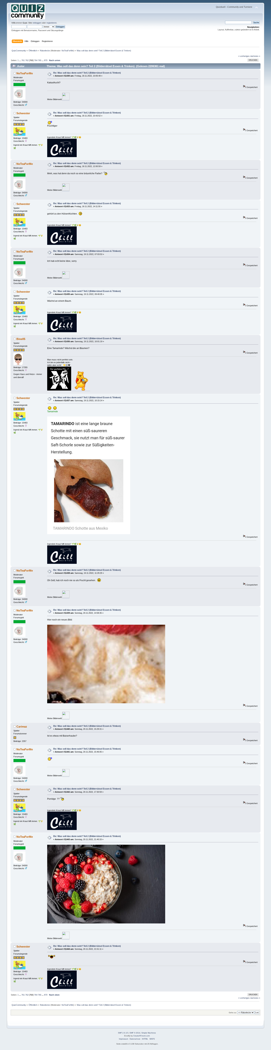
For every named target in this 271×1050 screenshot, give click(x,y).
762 (27, 60)
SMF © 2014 (135, 1033)
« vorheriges (244, 56)
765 (39, 60)
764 (35, 60)
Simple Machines (148, 1033)
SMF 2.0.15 (123, 1033)
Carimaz (21, 726)
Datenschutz (135, 1039)
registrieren (51, 23)
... (20, 60)
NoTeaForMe (67, 50)
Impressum (123, 1039)
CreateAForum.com (141, 1036)
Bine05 (20, 338)
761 (23, 60)
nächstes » (255, 56)
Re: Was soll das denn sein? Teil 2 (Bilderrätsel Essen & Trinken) (87, 73)
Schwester (23, 113)
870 (45, 60)
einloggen (37, 23)
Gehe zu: (233, 1013)
